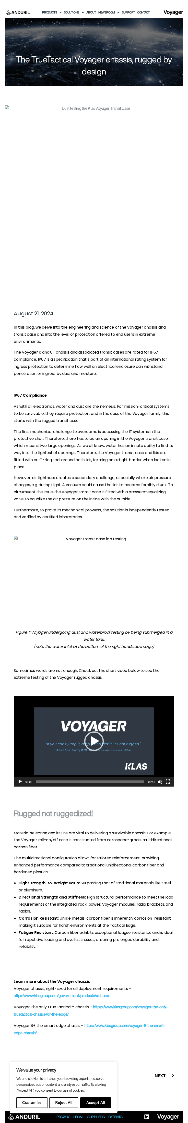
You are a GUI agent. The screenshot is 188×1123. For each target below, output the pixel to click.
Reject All (63, 1102)
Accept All (95, 1102)
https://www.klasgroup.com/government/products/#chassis (62, 996)
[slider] (90, 781)
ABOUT (91, 12)
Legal (78, 1117)
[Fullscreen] (167, 781)
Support (128, 12)
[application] (94, 741)
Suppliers (96, 1117)
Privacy (63, 1117)
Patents (115, 1117)
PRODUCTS (49, 12)
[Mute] (160, 781)
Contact (143, 12)
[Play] (20, 781)
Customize (31, 1102)
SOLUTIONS (71, 12)
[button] (94, 741)
